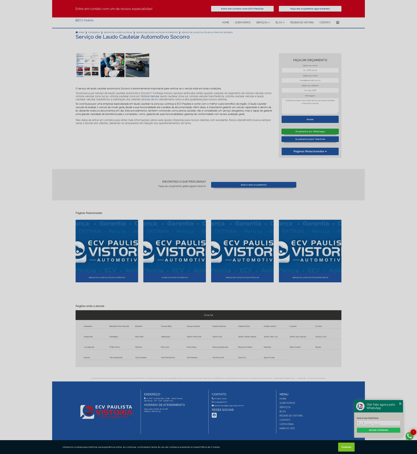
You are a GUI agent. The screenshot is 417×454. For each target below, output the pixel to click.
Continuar (346, 447)
